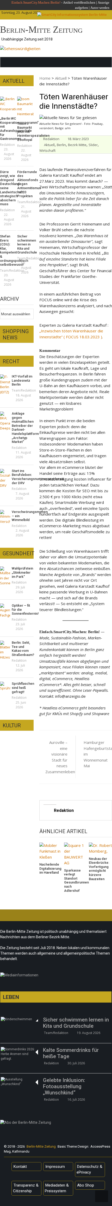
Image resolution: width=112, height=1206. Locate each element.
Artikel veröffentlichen (79, 2)
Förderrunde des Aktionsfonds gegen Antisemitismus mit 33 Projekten (25, 184)
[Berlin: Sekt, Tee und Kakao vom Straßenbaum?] (5, 650)
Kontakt (20, 1166)
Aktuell (61, 78)
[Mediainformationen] (55, 976)
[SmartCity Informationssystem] (72, 14)
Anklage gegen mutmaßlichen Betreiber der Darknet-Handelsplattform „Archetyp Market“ (22, 428)
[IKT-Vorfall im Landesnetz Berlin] (5, 384)
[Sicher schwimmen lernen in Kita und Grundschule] (19, 1019)
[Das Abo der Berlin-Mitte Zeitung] (55, 1124)
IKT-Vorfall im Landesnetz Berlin (22, 380)
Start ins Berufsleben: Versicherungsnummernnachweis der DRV (22, 477)
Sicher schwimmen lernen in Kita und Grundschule (25, 244)
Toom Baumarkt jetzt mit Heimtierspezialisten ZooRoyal (25, 132)
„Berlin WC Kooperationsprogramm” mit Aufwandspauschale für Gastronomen (8, 129)
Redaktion (51, 138)
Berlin (61, 144)
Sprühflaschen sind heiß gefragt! (22, 688)
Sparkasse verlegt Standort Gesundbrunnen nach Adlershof (75, 880)
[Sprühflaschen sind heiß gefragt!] (5, 686)
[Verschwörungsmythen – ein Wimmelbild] (5, 517)
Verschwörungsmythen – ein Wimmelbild (22, 516)
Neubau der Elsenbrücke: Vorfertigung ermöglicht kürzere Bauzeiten (99, 869)
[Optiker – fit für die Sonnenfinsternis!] (5, 611)
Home (45, 78)
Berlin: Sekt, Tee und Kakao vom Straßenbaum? (22, 649)
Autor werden (99, 8)
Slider (93, 144)
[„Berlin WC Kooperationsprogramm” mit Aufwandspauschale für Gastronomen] (8, 104)
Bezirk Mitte (77, 144)
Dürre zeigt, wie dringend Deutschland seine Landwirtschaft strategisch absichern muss (8, 188)
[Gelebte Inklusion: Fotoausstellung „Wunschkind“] (19, 1081)
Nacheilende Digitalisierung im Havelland (50, 868)
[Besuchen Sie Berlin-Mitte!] (20, 49)
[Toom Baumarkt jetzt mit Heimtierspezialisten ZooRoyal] (25, 107)
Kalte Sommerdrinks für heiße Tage (71, 1053)
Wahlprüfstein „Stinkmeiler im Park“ (22, 572)
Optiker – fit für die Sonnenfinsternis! (22, 609)
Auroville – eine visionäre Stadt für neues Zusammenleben (56, 757)
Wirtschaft (47, 150)
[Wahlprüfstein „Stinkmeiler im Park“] (5, 576)
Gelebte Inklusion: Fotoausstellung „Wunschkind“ (64, 1086)
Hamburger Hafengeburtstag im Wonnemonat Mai (95, 754)
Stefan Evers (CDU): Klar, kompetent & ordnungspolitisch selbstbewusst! (8, 250)
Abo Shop (85, 1185)
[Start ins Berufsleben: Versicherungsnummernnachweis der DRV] (5, 478)
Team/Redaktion (29, 202)
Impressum (55, 1166)
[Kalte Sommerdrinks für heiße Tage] (19, 1054)
